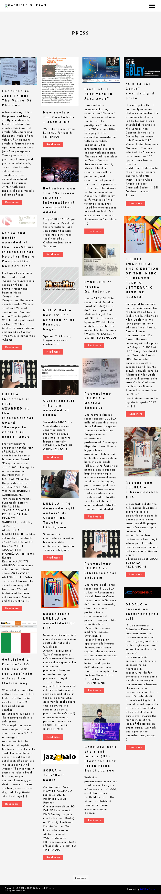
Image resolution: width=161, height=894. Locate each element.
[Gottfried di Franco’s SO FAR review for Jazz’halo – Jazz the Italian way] (18, 637)
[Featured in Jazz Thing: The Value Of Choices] (18, 71)
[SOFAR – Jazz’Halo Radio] (60, 757)
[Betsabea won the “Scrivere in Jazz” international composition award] (60, 169)
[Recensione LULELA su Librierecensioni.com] (101, 544)
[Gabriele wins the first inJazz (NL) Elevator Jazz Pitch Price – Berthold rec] (101, 722)
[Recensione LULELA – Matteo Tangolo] (101, 373)
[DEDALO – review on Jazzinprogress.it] (142, 592)
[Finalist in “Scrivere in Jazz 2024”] (101, 70)
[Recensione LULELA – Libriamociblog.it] (142, 451)
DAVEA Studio (148, 890)
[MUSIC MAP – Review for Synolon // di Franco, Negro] (60, 285)
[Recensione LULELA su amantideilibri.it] (60, 589)
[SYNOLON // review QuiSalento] (101, 260)
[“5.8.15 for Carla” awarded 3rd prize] (142, 67)
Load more (80, 878)
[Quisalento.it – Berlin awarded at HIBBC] (60, 380)
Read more (11, 202)
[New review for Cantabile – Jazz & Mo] (60, 81)
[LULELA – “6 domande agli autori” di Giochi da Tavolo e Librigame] (60, 484)
